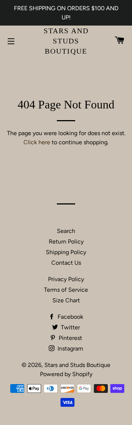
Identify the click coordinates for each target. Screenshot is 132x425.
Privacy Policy (66, 279)
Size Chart (66, 300)
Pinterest (69, 337)
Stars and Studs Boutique (66, 41)
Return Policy (66, 241)
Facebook (69, 316)
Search (66, 230)
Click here (36, 142)
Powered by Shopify (66, 374)
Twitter (69, 327)
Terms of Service (66, 289)
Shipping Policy (66, 252)
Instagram (69, 348)
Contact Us (66, 262)
